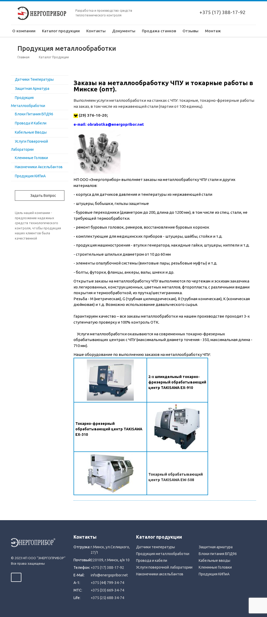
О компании (23, 31)
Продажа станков (159, 31)
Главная (23, 57)
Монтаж (213, 31)
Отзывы (190, 31)
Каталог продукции (61, 31)
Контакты (96, 31)
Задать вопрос (42, 195)
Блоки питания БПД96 (34, 114)
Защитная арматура (32, 88)
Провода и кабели (30, 123)
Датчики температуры (34, 79)
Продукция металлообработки (162, 554)
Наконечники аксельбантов (39, 167)
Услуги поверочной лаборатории (164, 567)
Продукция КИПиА (30, 176)
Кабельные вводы (31, 132)
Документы (123, 31)
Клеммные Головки (31, 158)
